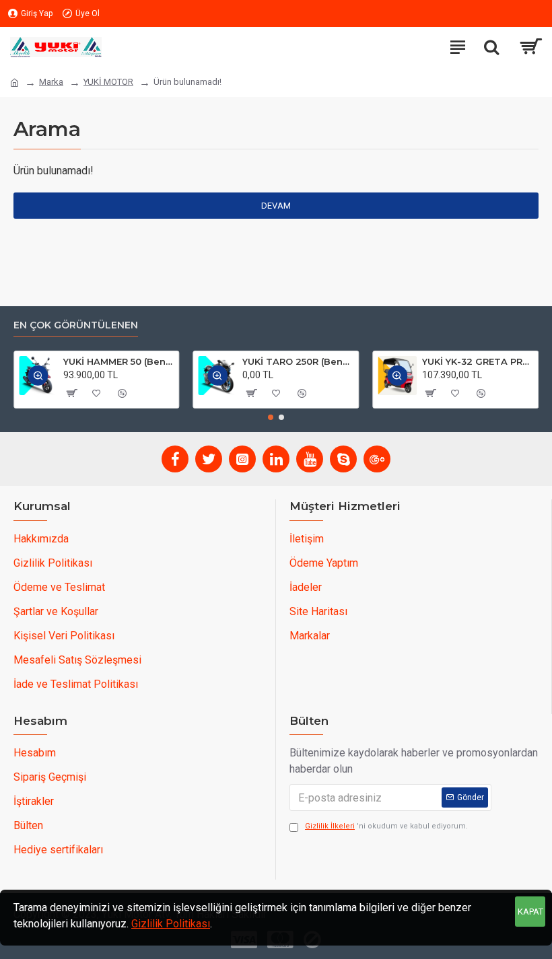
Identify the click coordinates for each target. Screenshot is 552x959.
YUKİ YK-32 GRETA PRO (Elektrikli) (477, 361)
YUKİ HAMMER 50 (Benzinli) (118, 361)
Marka (51, 82)
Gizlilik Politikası (170, 923)
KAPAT (530, 912)
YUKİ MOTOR (108, 82)
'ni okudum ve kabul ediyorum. (386, 826)
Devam (276, 206)
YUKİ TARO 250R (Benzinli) (297, 361)
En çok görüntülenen (75, 325)
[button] (270, 417)
